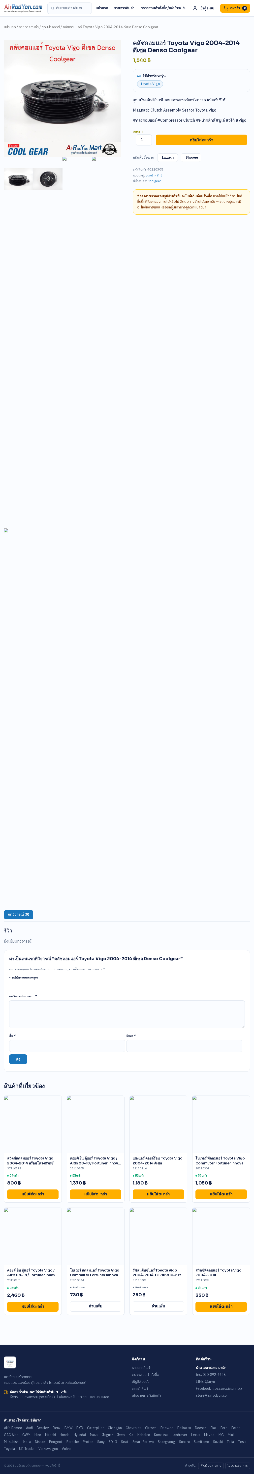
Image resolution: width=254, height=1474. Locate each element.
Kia (131, 1435)
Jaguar (107, 1435)
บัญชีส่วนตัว (141, 1382)
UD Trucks (26, 1449)
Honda (65, 1435)
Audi (29, 1428)
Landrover (179, 1435)
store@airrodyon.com (212, 1395)
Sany (101, 1442)
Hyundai (80, 1435)
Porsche (72, 1442)
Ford (224, 1428)
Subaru (184, 1442)
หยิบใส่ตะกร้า (201, 140)
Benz (57, 1428)
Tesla (242, 1442)
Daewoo (166, 1428)
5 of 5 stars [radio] (40, 985)
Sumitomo (201, 1442)
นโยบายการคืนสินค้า (146, 1395)
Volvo (66, 1449)
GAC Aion (11, 1435)
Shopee (192, 157)
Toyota (9, 1449)
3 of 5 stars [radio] (26, 985)
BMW (68, 1428)
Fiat (214, 1428)
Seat (124, 1442)
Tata (230, 1442)
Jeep (121, 1435)
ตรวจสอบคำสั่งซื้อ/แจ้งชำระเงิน (163, 8)
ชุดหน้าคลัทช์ (51, 27)
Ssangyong (166, 1442)
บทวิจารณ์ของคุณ (23, 996)
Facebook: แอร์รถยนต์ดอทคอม (219, 1388)
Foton (235, 1428)
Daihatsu (184, 1428)
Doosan (201, 1428)
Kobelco (143, 1435)
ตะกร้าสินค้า (141, 1388)
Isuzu (94, 1435)
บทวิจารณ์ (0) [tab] (18, 915)
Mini (231, 1435)
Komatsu (161, 1435)
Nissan (40, 1442)
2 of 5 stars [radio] (19, 985)
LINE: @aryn (205, 1382)
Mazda (209, 1435)
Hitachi (50, 1435)
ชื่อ (12, 1036)
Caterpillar (95, 1428)
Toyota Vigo (150, 84)
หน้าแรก (102, 8)
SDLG (113, 1442)
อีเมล (131, 1036)
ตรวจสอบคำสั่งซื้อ (145, 1375)
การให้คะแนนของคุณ (23, 977)
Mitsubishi (11, 1442)
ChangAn (115, 1428)
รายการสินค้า (124, 8)
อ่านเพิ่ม (95, 1306)
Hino (37, 1435)
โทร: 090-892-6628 (210, 1375)
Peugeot (56, 1442)
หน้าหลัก (10, 27)
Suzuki (218, 1442)
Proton (88, 1442)
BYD (79, 1428)
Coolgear (154, 181)
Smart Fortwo (143, 1442)
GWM (26, 1435)
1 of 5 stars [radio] (12, 985)
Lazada (168, 157)
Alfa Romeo (13, 1428)
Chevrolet (133, 1428)
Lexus (195, 1435)
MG (221, 1435)
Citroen (151, 1428)
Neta (27, 1442)
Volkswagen (48, 1449)
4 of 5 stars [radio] (33, 985)
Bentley (43, 1428)
